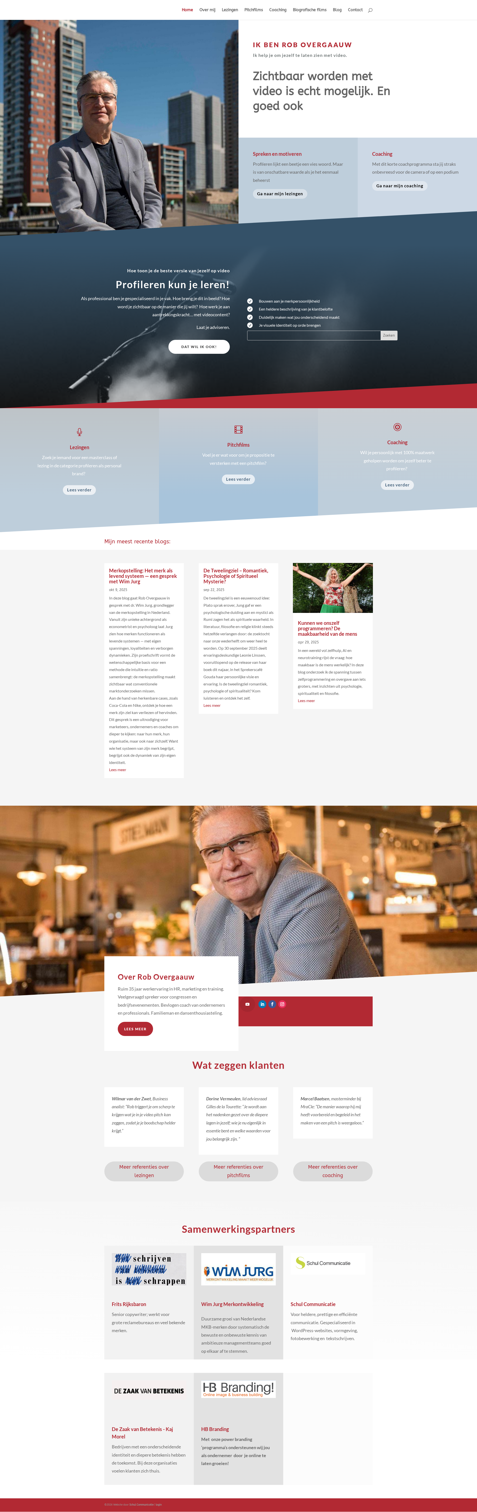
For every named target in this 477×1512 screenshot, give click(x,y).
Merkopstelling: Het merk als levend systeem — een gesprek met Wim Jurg (143, 575)
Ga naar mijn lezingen (280, 193)
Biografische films (309, 10)
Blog (337, 10)
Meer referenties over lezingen (144, 1171)
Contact (355, 10)
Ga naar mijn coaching (399, 185)
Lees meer (117, 769)
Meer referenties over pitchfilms (238, 1171)
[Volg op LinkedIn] (262, 1004)
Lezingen (230, 10)
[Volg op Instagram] (282, 1004)
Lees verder (79, 489)
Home (187, 10)
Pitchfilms (253, 10)
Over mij (207, 10)
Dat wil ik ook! (199, 347)
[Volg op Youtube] (247, 1004)
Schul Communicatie (141, 1504)
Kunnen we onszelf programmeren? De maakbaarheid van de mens (327, 628)
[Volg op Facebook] (272, 1004)
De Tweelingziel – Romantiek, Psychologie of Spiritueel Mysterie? (235, 575)
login (158, 1504)
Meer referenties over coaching (333, 1171)
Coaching (277, 10)
